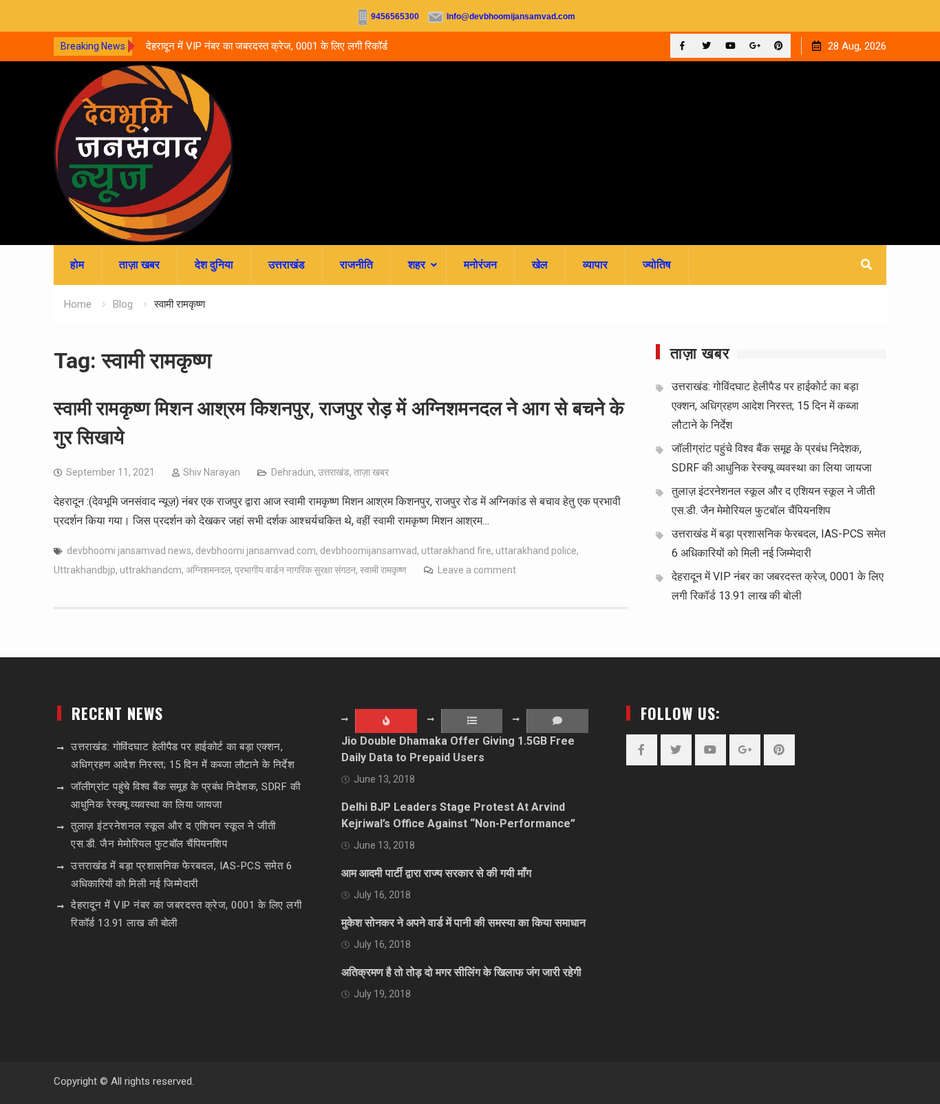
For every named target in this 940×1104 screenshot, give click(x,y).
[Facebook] (682, 46)
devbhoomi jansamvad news (129, 550)
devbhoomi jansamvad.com (255, 550)
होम (77, 264)
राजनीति (356, 264)
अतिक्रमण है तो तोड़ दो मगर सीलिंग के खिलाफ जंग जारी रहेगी (461, 972)
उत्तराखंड (286, 264)
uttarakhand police (536, 550)
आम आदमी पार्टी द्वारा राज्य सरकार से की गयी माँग (436, 873)
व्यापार (595, 264)
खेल (540, 264)
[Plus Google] (755, 46)
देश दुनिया (214, 264)
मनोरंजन (480, 264)
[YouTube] (730, 46)
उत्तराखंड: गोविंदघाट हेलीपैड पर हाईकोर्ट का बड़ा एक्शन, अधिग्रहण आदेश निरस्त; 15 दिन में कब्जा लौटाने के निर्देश (765, 406)
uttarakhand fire (456, 550)
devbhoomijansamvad (368, 550)
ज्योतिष (657, 264)
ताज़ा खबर (139, 264)
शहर (416, 264)
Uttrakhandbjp (85, 569)
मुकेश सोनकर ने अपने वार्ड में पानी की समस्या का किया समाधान (463, 922)
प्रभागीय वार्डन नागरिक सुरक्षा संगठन (295, 569)
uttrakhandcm (151, 569)
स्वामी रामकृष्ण (383, 569)
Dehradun (292, 472)
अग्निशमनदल (208, 569)
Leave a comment (477, 569)
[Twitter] (706, 46)
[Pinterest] (779, 46)
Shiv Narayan (211, 472)
